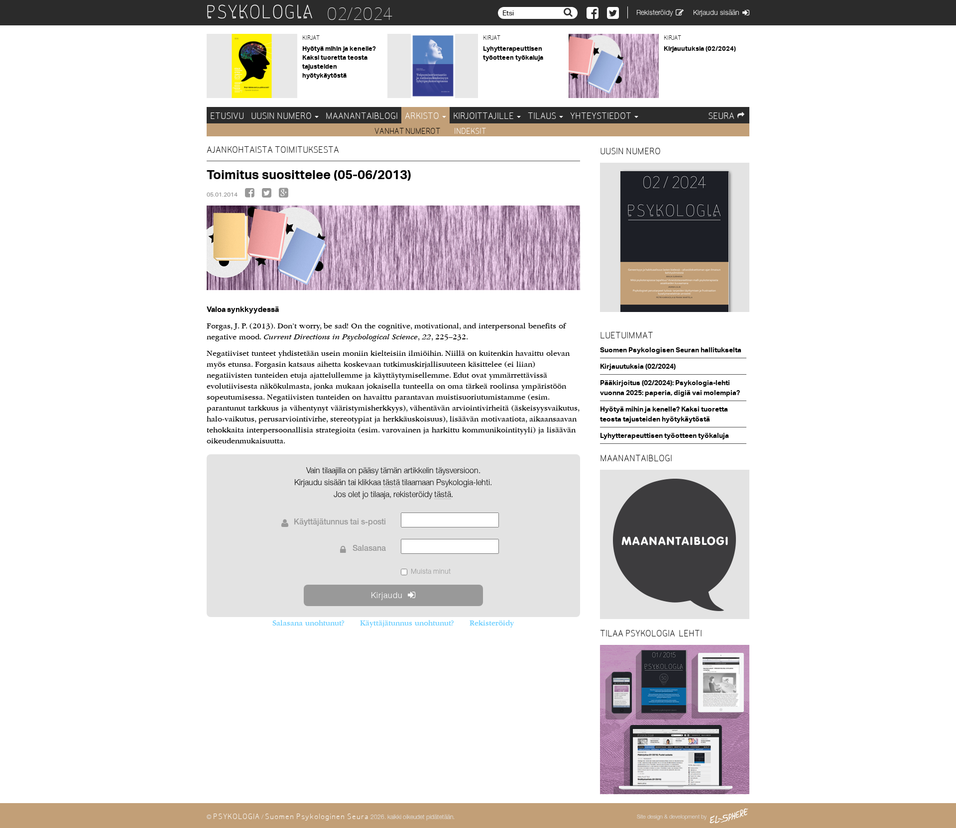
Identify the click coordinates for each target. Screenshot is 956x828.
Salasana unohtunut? (308, 623)
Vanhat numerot (408, 131)
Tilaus (543, 115)
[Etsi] (569, 12)
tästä (442, 494)
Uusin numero (282, 115)
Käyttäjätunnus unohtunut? (407, 623)
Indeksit (470, 131)
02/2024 (360, 14)
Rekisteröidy (492, 623)
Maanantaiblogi (362, 115)
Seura (721, 115)
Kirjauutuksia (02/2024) (700, 48)
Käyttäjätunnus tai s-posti (340, 523)
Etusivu (227, 115)
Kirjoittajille (484, 115)
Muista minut (431, 571)
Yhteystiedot (601, 115)
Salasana (369, 549)
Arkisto (423, 115)
